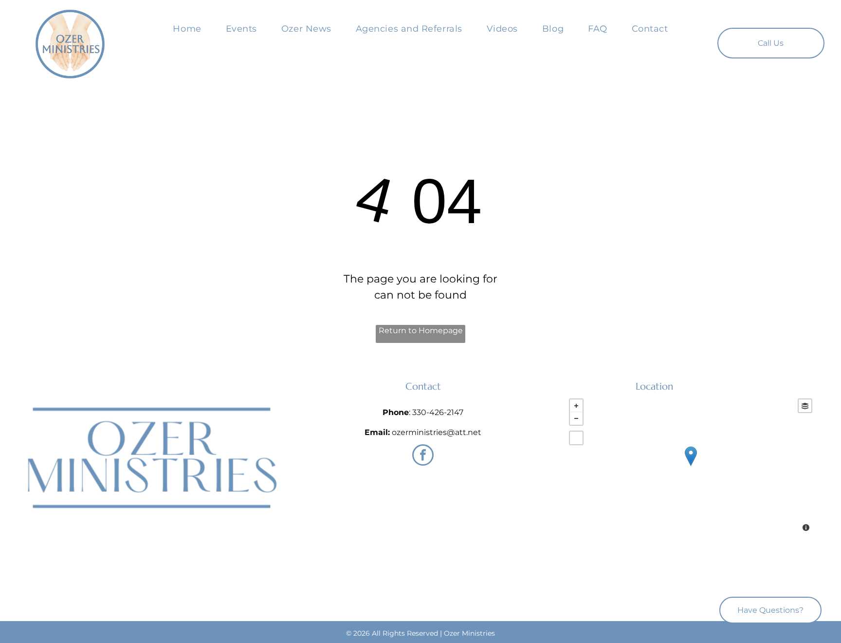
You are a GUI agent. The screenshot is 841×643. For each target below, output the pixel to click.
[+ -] (690, 466)
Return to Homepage (421, 330)
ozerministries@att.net (436, 432)
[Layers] (805, 405)
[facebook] (423, 456)
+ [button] (576, 405)
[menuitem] (187, 28)
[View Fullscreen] (576, 438)
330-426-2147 (437, 412)
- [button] (576, 418)
